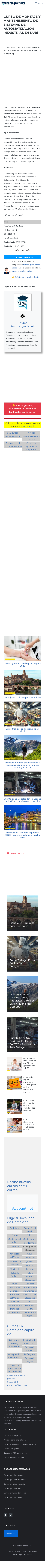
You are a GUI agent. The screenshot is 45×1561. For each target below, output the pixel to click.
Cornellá (14, 1246)
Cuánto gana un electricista (27, 277)
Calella (30, 1235)
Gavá (30, 1253)
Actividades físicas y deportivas (14, 1343)
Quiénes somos (14, 1551)
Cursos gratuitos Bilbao (13, 1488)
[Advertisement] (22, 80)
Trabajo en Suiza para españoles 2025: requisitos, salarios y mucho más (22, 835)
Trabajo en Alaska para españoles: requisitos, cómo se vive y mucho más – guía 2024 (22, 765)
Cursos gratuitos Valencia (14, 1484)
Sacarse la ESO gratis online (15, 1453)
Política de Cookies (29, 1551)
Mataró (29, 1269)
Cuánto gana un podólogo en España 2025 (22, 664)
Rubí (14, 1283)
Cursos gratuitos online (13, 1497)
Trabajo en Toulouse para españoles (22, 697)
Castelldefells (29, 1239)
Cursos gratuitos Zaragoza (15, 1493)
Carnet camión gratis (12, 1435)
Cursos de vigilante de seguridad (31, 446)
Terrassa (14, 1301)
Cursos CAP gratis (11, 1449)
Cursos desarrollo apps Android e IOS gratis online (29, 1124)
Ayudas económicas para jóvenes (31, 436)
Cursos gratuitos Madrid (14, 1475)
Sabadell (29, 1283)
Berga (15, 1235)
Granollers (30, 1257)
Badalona (14, 1228)
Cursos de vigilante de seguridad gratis (20, 1444)
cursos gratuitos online (22, 271)
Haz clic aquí (27, 426)
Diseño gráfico (30, 1354)
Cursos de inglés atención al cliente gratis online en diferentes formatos (29, 1084)
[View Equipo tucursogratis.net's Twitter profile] (23, 316)
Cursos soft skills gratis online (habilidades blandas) (29, 1105)
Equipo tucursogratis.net (22, 324)
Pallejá (30, 1272)
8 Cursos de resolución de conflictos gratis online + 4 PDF (30, 1063)
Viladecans (14, 1312)
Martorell (14, 1269)
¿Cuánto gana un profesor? (15, 1440)
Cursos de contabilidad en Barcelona (14, 1368)
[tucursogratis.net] (13, 3)
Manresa (29, 1265)
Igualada (29, 1261)
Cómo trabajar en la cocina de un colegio (22, 730)
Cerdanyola (30, 1242)
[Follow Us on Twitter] (10, 1515)
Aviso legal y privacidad (22, 1555)
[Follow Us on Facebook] (5, 1515)
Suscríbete (10, 1533)
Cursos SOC (12, 1382)
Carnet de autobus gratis (14, 1457)
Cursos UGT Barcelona (17, 1385)
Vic (29, 1301)
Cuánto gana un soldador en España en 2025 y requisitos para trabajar (22, 800)
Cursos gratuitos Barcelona (15, 1479)
